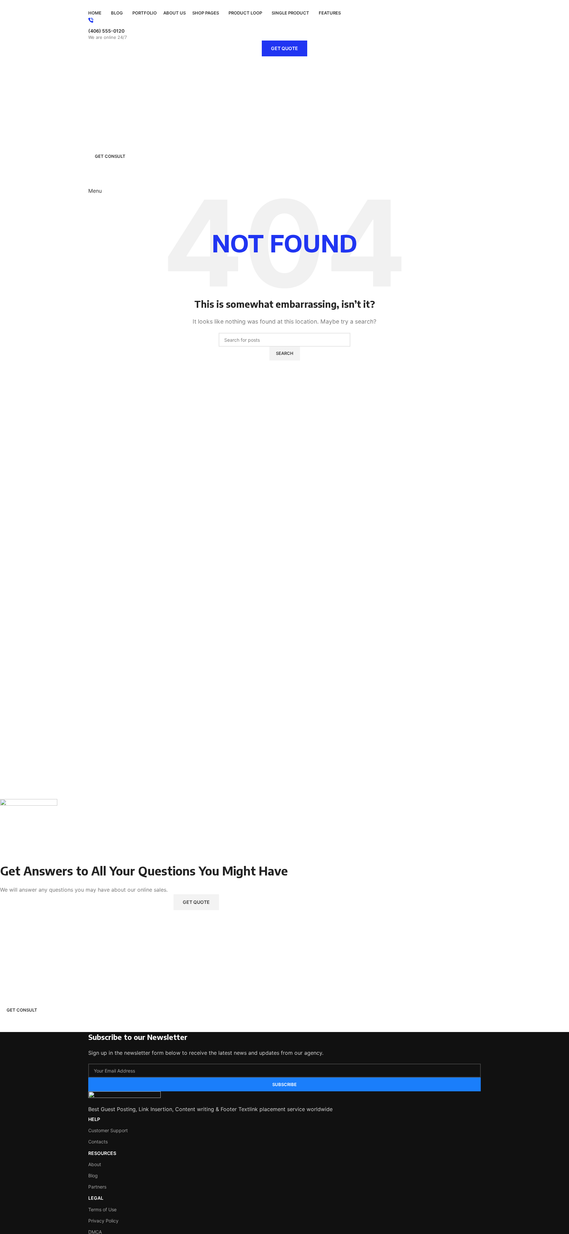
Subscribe (284, 1084)
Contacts (98, 1141)
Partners (97, 1187)
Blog (93, 1175)
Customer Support (108, 1130)
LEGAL (95, 1198)
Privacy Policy (103, 1220)
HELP (94, 1119)
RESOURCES (102, 1153)
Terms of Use (102, 1209)
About (94, 1164)
